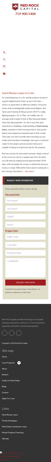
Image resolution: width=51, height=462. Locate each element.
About (4, 369)
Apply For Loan (8, 398)
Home (4, 357)
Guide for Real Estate (11, 380)
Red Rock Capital (21, 343)
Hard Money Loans (10, 415)
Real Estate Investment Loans (14, 427)
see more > (30, 171)
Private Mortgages (9, 421)
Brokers (5, 375)
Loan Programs (8, 363)
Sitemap (5, 439)
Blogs (4, 386)
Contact (5, 392)
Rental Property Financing (13, 432)
